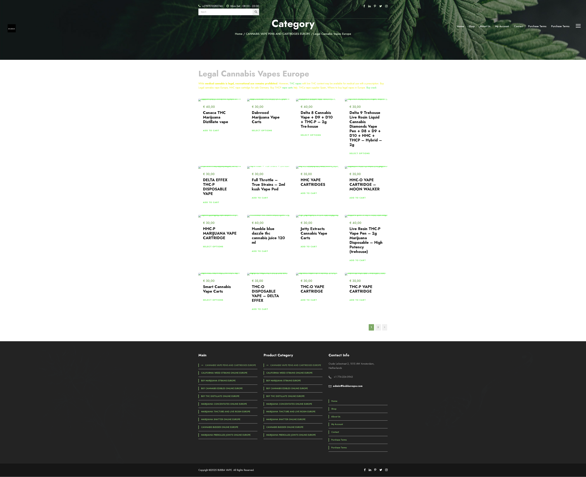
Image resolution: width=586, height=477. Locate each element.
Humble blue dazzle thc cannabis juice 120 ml (268, 235)
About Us (485, 26)
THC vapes (295, 83)
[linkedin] (369, 6)
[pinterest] (375, 6)
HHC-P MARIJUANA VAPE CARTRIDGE (220, 233)
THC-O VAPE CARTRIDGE (312, 289)
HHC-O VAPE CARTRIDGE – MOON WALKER (364, 184)
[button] (211, 130)
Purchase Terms (537, 26)
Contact (518, 26)
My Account (502, 26)
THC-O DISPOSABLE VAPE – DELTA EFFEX (265, 293)
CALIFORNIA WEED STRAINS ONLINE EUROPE (224, 372)
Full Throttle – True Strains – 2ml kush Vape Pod (268, 184)
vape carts (287, 87)
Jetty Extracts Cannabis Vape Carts (314, 233)
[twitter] (380, 6)
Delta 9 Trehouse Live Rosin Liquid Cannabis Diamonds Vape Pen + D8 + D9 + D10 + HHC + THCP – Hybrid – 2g (365, 128)
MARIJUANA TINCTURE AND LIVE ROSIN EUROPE (225, 411)
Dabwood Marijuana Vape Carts (266, 117)
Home (460, 26)
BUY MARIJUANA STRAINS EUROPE (218, 380)
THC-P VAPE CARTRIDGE (360, 289)
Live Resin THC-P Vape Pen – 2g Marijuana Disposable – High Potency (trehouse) (366, 240)
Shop (472, 26)
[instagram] (386, 6)
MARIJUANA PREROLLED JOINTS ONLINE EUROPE (226, 434)
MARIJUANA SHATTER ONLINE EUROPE (220, 419)
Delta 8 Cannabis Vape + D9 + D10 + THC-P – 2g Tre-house (317, 119)
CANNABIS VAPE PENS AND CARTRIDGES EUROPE (230, 365)
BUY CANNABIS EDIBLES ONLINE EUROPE (222, 388)
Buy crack (371, 87)
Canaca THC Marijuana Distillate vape (215, 117)
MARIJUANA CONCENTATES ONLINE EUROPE (224, 403)
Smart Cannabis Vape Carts (217, 289)
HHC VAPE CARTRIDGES (313, 182)
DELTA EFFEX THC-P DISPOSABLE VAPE (215, 186)
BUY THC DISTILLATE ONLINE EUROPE (220, 396)
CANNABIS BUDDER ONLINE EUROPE (219, 427)
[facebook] (364, 6)
